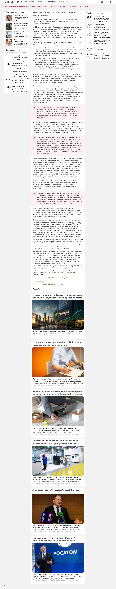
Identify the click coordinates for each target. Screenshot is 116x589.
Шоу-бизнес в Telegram (58, 277)
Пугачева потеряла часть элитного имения (20, 6)
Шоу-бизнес (29, 2)
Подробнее (37, 289)
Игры (79, 6)
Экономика (63, 2)
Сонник (85, 6)
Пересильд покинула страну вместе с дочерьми (59, 6)
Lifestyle (41, 2)
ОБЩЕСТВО (52, 2)
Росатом (60, 284)
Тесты (39, 6)
